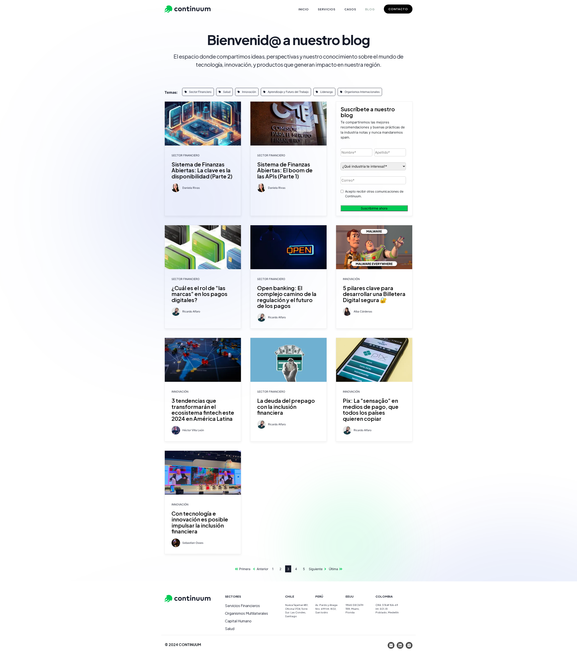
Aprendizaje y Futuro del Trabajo (288, 91)
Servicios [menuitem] (326, 9)
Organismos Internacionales (362, 91)
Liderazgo (326, 91)
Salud (226, 91)
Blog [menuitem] (370, 9)
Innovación (249, 91)
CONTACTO (398, 9)
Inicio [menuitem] (303, 9)
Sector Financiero (200, 91)
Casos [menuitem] (350, 9)
